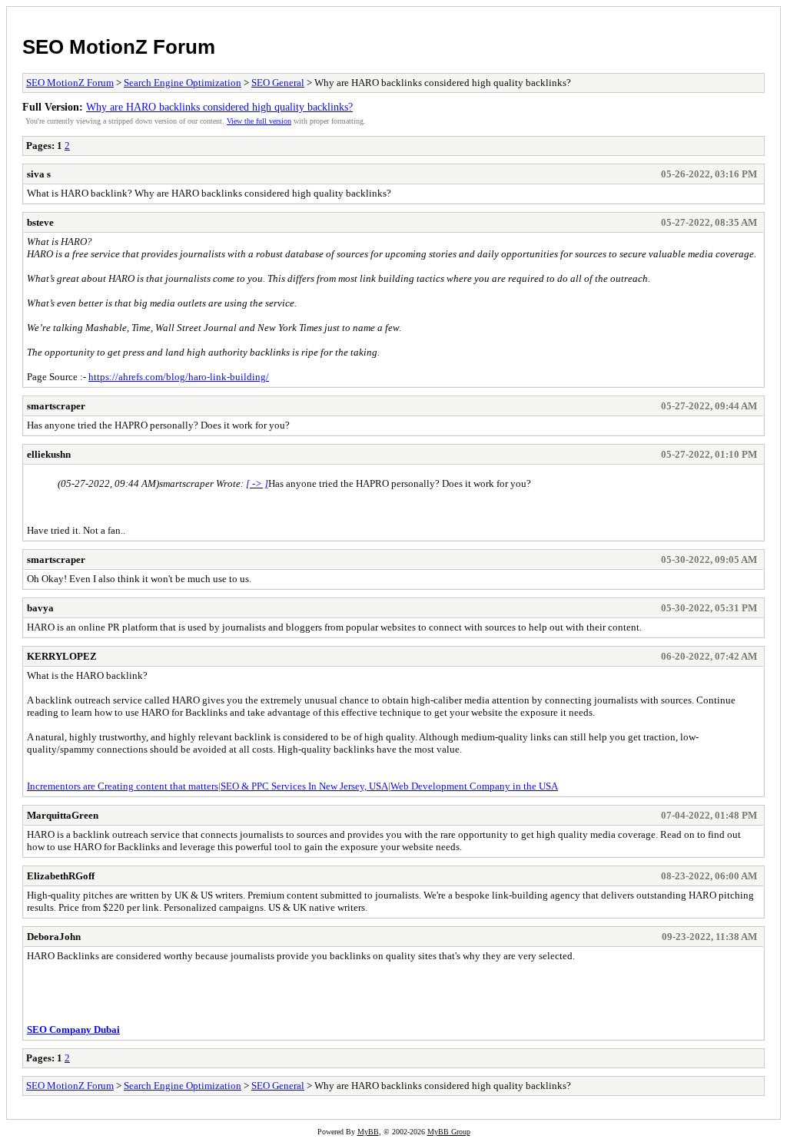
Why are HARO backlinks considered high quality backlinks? (219, 107)
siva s (39, 174)
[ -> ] (257, 483)
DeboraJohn (54, 936)
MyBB (368, 1131)
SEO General (277, 82)
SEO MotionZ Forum (118, 46)
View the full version (259, 121)
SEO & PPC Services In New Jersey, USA (304, 786)
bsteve (40, 222)
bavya (40, 608)
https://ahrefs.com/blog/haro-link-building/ (178, 376)
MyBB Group (448, 1131)
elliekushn (49, 454)
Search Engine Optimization (182, 82)
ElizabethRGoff (61, 876)
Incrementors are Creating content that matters (122, 786)
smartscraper (56, 406)
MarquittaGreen (62, 815)
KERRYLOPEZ (62, 656)
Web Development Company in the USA (474, 786)
